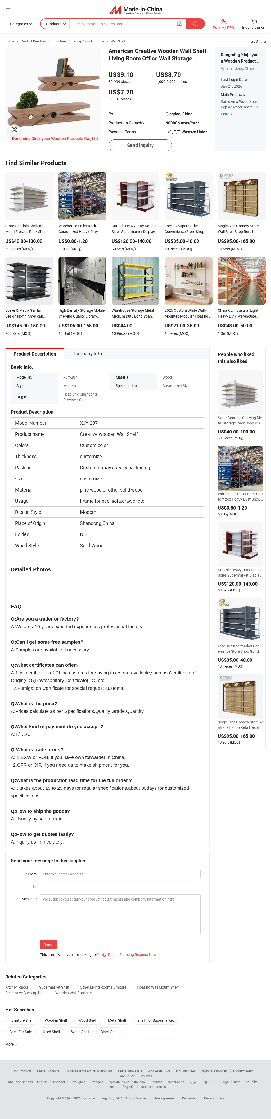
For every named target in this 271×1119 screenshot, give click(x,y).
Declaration (190, 1098)
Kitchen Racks (17, 987)
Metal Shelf (117, 1020)
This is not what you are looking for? (69, 954)
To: (35, 886)
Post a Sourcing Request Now (129, 954)
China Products (48, 1071)
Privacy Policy (214, 1098)
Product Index (243, 1071)
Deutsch (156, 1082)
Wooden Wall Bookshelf (74, 992)
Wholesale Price (159, 1071)
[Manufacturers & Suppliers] (135, 9)
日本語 (224, 1082)
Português (77, 1082)
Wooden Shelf (56, 1020)
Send (48, 944)
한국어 (209, 1082)
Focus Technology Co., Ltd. (101, 1098)
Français (97, 1082)
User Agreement (165, 1098)
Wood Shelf (87, 1020)
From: (31, 873)
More (225, 113)
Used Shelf (51, 1031)
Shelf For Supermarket (155, 1020)
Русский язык (119, 1082)
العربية (194, 1082)
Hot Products (21, 1071)
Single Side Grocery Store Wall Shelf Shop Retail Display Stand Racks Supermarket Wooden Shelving (240, 724)
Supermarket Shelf (54, 987)
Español (59, 1082)
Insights (146, 1076)
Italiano (139, 1082)
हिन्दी (237, 1082)
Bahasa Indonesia (153, 1087)
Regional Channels (214, 1071)
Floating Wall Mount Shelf (158, 987)
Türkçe (109, 1087)
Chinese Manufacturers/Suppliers (88, 1071)
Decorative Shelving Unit (25, 992)
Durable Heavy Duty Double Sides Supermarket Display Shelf (240, 572)
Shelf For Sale (21, 1031)
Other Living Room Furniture (103, 987)
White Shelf (80, 1031)
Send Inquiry (140, 145)
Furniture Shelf (22, 1020)
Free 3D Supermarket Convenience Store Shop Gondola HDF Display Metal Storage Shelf (240, 648)
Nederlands (176, 1082)
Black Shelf (110, 1031)
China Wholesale (130, 1071)
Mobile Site (127, 1076)
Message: (28, 898)
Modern (69, 385)
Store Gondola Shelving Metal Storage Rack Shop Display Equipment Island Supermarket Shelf (240, 420)
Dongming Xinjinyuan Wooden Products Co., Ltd (240, 61)
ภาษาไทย (252, 1082)
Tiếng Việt (127, 1087)
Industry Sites (185, 1071)
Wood (167, 377)
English (42, 1082)
